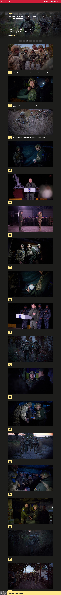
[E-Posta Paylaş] (40, 41)
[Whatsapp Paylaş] (37, 41)
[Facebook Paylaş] (24, 41)
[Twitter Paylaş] (27, 41)
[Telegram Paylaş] (34, 41)
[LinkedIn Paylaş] (30, 41)
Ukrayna (12, 35)
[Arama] (50, 1)
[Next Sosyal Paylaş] (20, 41)
